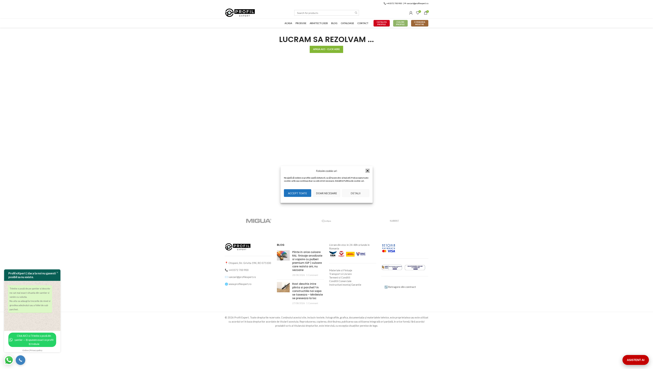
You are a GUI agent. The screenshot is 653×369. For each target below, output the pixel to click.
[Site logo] (240, 12)
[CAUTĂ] (356, 13)
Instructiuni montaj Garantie (345, 284)
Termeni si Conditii (339, 277)
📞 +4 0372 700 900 (393, 3)
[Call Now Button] (20, 360)
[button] (367, 171)
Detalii (356, 193)
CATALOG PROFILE (382, 23)
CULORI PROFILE (400, 23)
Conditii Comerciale (340, 281)
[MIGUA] (258, 220)
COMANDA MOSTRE (419, 23)
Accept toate (297, 193)
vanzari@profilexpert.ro (242, 276)
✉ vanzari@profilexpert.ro (416, 3)
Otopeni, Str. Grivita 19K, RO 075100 (250, 262)
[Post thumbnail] (283, 263)
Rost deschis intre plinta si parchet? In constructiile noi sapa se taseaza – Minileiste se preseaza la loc (307, 291)
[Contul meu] (411, 12)
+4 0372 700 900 (239, 269)
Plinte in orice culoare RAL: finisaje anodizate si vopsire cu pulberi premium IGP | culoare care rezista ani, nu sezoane (307, 261)
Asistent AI (635, 360)
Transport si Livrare (340, 273)
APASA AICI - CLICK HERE (326, 49)
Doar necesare (326, 193)
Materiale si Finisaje (340, 270)
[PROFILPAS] (326, 220)
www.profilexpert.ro (240, 283)
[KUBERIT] (394, 220)
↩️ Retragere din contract (400, 286)
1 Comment (312, 275)
